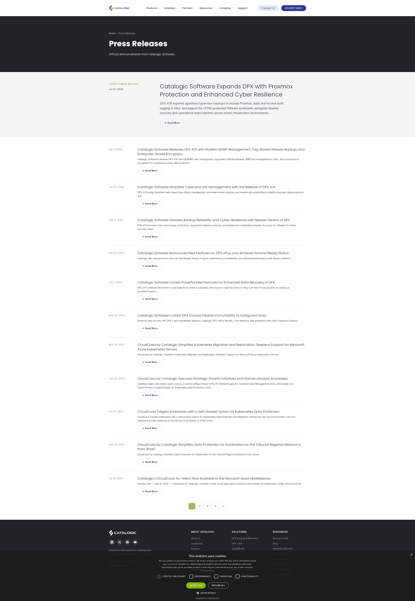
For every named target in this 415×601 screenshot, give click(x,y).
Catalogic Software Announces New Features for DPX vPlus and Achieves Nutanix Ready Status (213, 253)
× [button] (411, 555)
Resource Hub (280, 538)
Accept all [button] (196, 585)
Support (243, 8)
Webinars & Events (283, 548)
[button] (207, 593)
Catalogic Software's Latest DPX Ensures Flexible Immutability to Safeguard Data (201, 315)
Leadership (197, 543)
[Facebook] (127, 542)
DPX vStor (237, 543)
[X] (120, 542)
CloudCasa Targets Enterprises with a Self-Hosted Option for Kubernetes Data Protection (208, 411)
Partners (187, 8)
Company (225, 8)
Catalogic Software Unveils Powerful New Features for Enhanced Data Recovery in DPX (206, 282)
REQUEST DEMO (293, 8)
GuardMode (238, 548)
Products (152, 8)
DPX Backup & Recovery (245, 538)
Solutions (169, 8)
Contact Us (268, 8)
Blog (275, 543)
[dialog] (207, 576)
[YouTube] (135, 542)
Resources (206, 8)
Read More (173, 122)
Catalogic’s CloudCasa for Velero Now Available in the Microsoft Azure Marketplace (203, 478)
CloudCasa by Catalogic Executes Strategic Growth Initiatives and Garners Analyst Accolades (212, 378)
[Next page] (223, 506)
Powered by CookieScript (208, 598)
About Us (196, 538)
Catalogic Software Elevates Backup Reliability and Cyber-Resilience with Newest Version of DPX (213, 220)
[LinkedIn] (112, 542)
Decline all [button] (218, 585)
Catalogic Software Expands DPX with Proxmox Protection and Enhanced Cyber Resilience (226, 90)
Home (112, 33)
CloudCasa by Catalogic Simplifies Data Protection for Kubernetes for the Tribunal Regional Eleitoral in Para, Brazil (219, 446)
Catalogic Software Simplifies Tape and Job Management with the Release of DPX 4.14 (206, 187)
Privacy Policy (207, 570)
